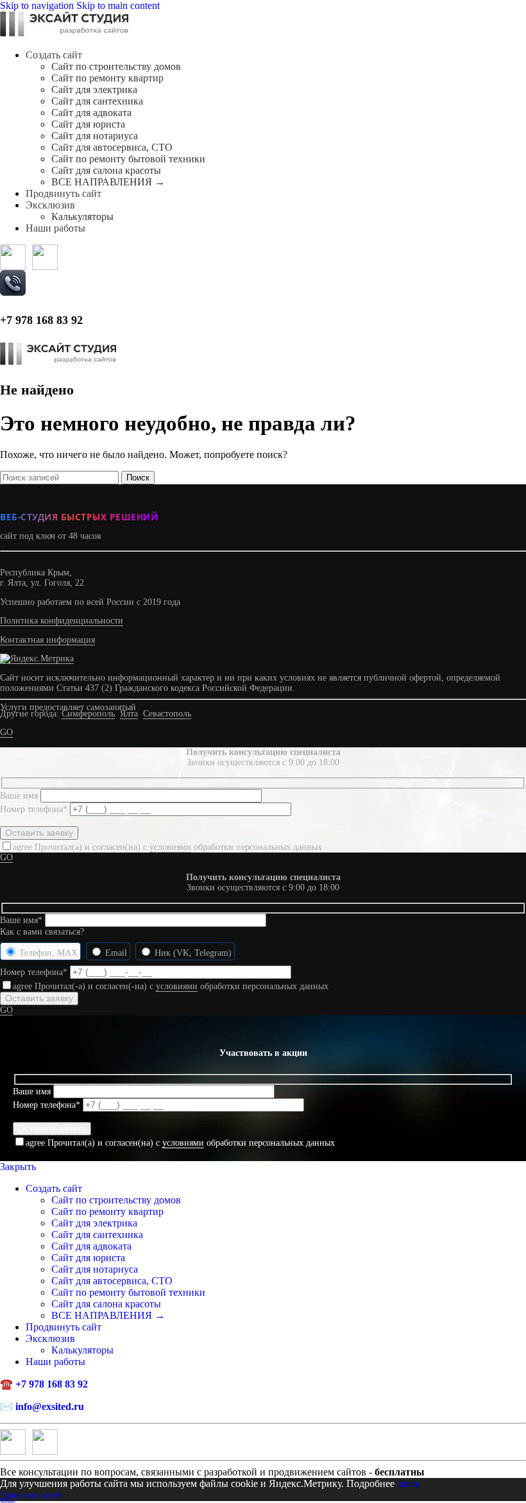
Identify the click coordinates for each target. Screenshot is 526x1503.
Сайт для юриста (88, 124)
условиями (170, 847)
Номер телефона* (35, 809)
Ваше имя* (22, 920)
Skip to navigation (38, 5)
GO (6, 732)
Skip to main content (118, 5)
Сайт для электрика (94, 89)
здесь (408, 1483)
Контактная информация (47, 640)
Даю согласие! (31, 1495)
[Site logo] (64, 33)
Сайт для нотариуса (94, 135)
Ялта (129, 713)
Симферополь (88, 713)
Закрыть (18, 1166)
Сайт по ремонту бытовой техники (128, 158)
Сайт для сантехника (97, 101)
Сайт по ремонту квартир (107, 77)
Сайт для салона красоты (106, 170)
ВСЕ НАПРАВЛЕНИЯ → (108, 181)
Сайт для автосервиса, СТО (112, 147)
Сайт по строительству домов (116, 66)
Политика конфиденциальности (61, 620)
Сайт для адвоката (91, 112)
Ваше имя (20, 796)
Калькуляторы (82, 216)
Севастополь (167, 713)
